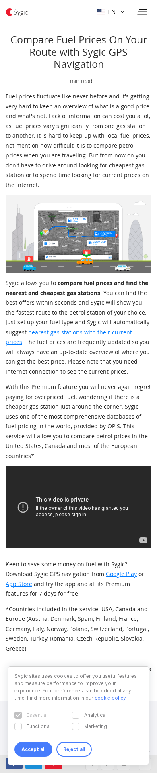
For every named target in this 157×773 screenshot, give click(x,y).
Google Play (121, 574)
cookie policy (110, 698)
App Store (19, 584)
